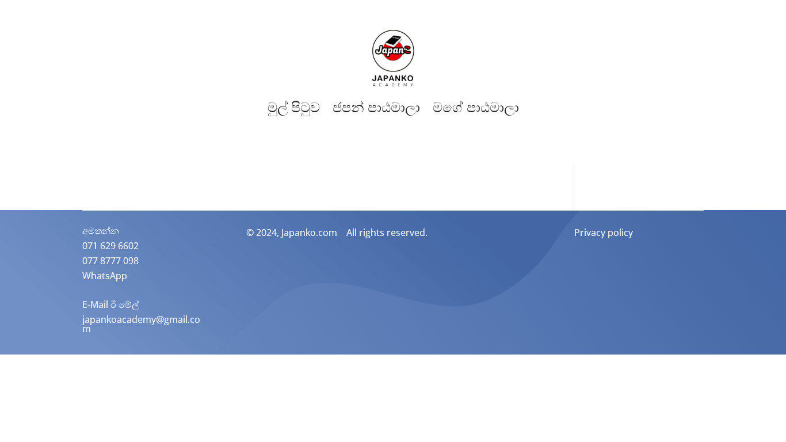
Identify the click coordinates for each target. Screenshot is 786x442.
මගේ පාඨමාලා (476, 107)
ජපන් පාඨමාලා (376, 107)
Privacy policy (603, 232)
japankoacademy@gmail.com (141, 324)
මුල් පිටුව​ (294, 107)
